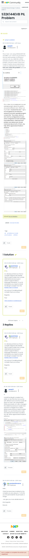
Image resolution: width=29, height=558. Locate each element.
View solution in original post (12, 301)
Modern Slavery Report (6, 543)
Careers (12, 531)
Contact (6, 534)
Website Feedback (23, 543)
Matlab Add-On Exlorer (11, 287)
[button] (17, 47)
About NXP (4, 531)
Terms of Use (13, 541)
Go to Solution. (13, 216)
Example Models (14, 223)
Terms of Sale (20, 541)
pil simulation (8, 235)
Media (26, 531)
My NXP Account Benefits (18, 534)
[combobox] (14, 22)
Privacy (7, 541)
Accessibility (15, 543)
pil (5, 233)
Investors (19, 531)
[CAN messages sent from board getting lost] (22, 320)
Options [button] (23, 28)
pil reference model (12, 233)
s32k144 (15, 235)
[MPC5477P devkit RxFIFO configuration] (19, 320)
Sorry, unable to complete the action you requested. (13, 553)
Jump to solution (10, 40)
